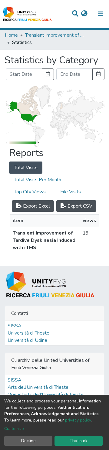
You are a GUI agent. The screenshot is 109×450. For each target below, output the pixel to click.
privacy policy (78, 420)
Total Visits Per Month (37, 179)
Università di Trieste (28, 333)
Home (11, 35)
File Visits (70, 191)
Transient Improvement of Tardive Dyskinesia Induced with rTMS (55, 35)
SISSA (14, 325)
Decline (28, 441)
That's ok (79, 441)
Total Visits (26, 167)
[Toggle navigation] (100, 14)
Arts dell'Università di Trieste (38, 387)
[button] (84, 14)
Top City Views (30, 191)
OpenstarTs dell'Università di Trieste (46, 394)
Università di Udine (27, 340)
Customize (14, 429)
